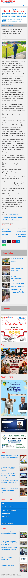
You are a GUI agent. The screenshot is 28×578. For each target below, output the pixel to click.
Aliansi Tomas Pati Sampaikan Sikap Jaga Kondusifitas (17, 268)
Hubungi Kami (4, 575)
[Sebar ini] (4, 241)
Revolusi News (6, 513)
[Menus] (26, 1)
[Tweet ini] (9, 241)
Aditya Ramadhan (14, 214)
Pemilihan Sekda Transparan (10, 219)
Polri (3, 503)
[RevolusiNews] (8, 1)
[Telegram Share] (18, 241)
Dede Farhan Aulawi (7, 507)
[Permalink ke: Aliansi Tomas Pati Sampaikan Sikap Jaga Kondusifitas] (6, 270)
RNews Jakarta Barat (7, 523)
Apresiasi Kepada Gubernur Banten (12, 217)
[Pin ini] (14, 241)
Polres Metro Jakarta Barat (9, 510)
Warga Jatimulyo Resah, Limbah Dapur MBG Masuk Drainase (18, 260)
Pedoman (19, 575)
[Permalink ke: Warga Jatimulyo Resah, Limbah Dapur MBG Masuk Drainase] (6, 261)
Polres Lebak (5, 516)
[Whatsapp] (4, 245)
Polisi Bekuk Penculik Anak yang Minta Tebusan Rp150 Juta (7, 231)
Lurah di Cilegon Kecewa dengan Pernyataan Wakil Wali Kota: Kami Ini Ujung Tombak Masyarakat (21, 232)
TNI (3, 520)
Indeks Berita (15, 574)
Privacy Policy (12, 575)
